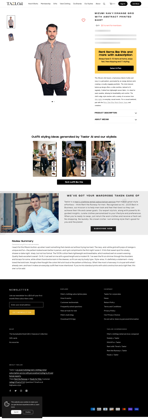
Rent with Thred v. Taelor (116, 346)
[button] (83, 20)
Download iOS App (68, 319)
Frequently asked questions (71, 306)
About (98, 4)
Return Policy (109, 302)
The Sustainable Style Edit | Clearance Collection (28, 334)
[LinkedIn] (26, 390)
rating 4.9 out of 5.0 (17, 382)
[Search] (104, 4)
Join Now (135, 4)
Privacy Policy (109, 310)
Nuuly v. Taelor (113, 355)
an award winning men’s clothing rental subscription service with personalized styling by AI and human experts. (31, 373)
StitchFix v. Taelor (114, 342)
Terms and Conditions (112, 306)
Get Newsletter (22, 312)
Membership (46, 4)
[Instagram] (21, 390)
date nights (98, 99)
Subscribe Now (103, 229)
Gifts (55, 4)
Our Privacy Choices (112, 315)
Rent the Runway (20, 379)
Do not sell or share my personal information (121, 319)
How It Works (33, 4)
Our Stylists (88, 4)
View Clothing (65, 4)
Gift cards (13, 338)
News (106, 298)
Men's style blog (67, 315)
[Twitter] (16, 390)
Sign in (122, 4)
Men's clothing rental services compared (123, 334)
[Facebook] (10, 390)
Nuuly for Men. (36, 379)
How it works (65, 298)
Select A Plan (115, 68)
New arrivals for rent (68, 310)
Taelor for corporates (112, 294)
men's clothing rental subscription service (95, 201)
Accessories (14, 342)
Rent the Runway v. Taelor (117, 350)
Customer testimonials (69, 302)
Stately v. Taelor (113, 338)
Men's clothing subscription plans (73, 294)
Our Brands (77, 4)
